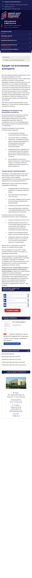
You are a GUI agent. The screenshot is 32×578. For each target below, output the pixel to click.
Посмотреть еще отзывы (12, 343)
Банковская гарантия (10, 351)
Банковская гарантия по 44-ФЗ (11, 356)
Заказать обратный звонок (13, 1)
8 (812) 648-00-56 (10, 21)
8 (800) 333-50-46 (10, 23)
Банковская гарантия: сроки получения (13, 362)
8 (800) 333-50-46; (16, 407)
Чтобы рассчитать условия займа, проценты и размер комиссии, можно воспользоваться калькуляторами (15, 269)
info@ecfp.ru (16, 416)
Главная (6, 57)
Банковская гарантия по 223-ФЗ (11, 359)
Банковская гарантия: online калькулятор (14, 365)
